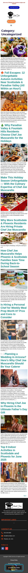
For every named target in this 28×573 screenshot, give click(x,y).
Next (25, 495)
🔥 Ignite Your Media (14, 567)
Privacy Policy (14, 560)
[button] (11, 25)
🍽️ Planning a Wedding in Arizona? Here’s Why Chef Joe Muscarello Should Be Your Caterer (13, 360)
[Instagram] (6, 548)
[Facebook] (2, 548)
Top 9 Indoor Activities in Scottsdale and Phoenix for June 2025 (11, 453)
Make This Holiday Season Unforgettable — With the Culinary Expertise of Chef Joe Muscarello (14, 184)
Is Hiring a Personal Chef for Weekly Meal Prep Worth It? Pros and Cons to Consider (14, 311)
